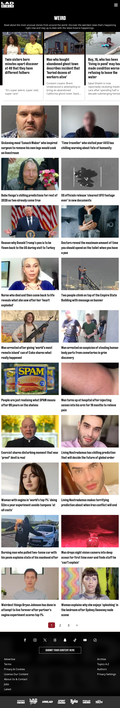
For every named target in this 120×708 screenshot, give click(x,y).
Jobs (6, 684)
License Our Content (16, 674)
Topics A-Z (103, 664)
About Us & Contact (15, 679)
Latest (7, 689)
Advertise (9, 659)
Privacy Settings (106, 674)
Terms (7, 664)
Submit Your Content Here (60, 650)
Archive (101, 659)
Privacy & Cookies (14, 669)
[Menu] (116, 5)
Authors (102, 669)
